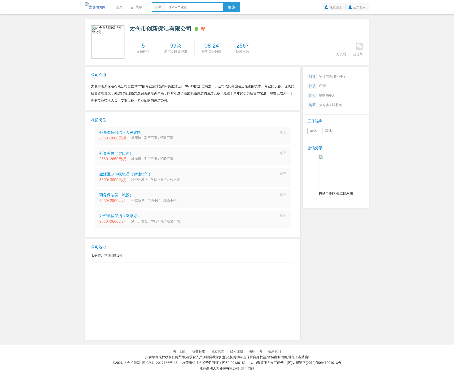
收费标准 (198, 351)
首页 (119, 7)
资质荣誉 (217, 351)
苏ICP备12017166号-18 (160, 363)
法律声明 (255, 351)
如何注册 (236, 351)
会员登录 (359, 7)
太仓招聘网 (132, 363)
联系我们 (274, 351)
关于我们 (179, 351)
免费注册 (336, 7)
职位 (158, 7)
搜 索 (231, 7)
